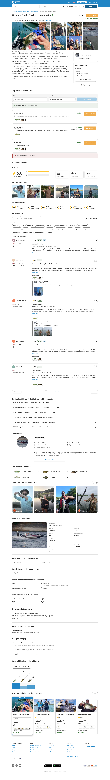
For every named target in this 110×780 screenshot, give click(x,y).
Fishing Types (34, 747)
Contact (14, 752)
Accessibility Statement (73, 756)
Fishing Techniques (35, 745)
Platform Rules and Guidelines (75, 754)
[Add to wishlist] (83, 15)
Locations (51, 749)
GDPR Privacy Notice (72, 752)
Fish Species (33, 749)
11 (66, 392)
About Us (14, 745)
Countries (51, 745)
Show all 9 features (85, 79)
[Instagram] (20, 765)
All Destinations (53, 752)
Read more (35, 252)
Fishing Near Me (34, 752)
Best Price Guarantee (92, 18)
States (50, 747)
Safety (14, 754)
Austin (28, 11)
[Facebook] (13, 765)
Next (93, 392)
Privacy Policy (70, 749)
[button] (55, 117)
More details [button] (15, 621)
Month (15, 666)
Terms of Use (70, 747)
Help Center (70, 745)
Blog (13, 749)
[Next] (96, 482)
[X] (16, 765)
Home (13, 11)
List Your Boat (81, 2)
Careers (14, 747)
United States (19, 11)
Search (91, 6)
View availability (90, 113)
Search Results (34, 11)
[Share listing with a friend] (79, 15)
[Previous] (93, 482)
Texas (24, 11)
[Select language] (74, 2)
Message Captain (49, 459)
